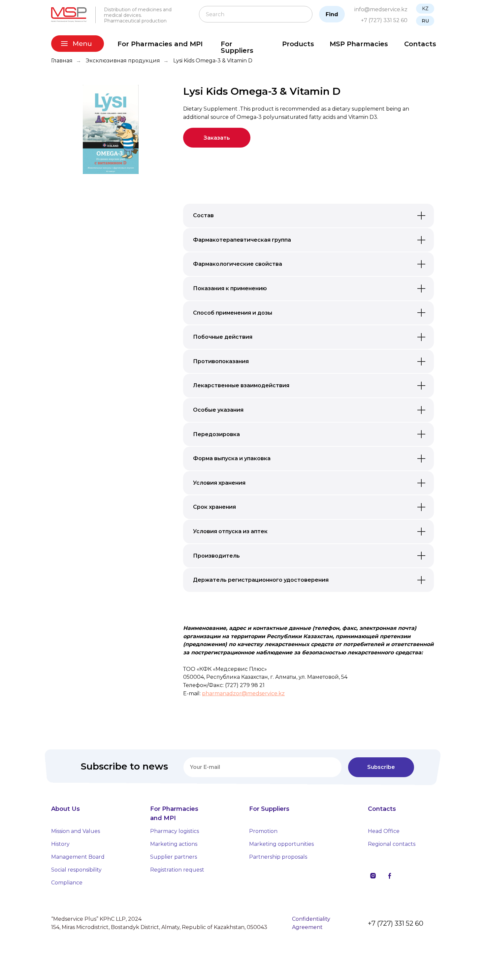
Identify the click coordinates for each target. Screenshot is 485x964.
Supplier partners (173, 857)
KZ (425, 9)
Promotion (263, 831)
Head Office (384, 831)
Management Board (78, 857)
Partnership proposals (278, 857)
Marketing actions (173, 844)
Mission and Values (75, 831)
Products (298, 44)
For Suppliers (237, 47)
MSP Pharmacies (359, 44)
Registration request (177, 870)
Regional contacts (391, 844)
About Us (65, 808)
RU (425, 21)
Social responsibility (76, 870)
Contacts (420, 44)
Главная (62, 60)
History (60, 844)
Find (332, 14)
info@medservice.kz (380, 9)
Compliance (66, 882)
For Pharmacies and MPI (160, 44)
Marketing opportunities (281, 844)
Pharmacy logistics (174, 831)
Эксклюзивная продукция (123, 60)
